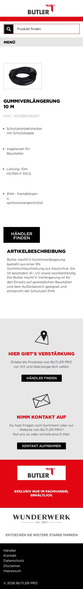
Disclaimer (11, 566)
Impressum (12, 571)
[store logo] (41, 8)
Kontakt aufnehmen (41, 446)
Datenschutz (13, 561)
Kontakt (9, 555)
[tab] (41, 42)
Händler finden (21, 236)
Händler (9, 550)
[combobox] (46, 28)
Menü (9, 42)
